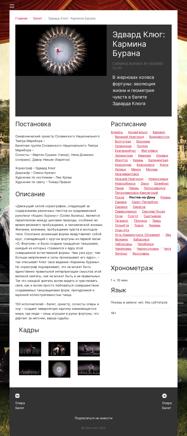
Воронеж (143, 141)
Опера (20, 403)
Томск (139, 225)
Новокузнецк (158, 179)
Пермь (134, 188)
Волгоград (123, 141)
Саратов (139, 207)
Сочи (119, 216)
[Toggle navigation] (12, 6)
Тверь (156, 220)
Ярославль (140, 253)
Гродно (142, 146)
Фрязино (121, 239)
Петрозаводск (155, 188)
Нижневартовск (127, 174)
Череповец (123, 248)
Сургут (133, 216)
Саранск (121, 207)
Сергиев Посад (153, 211)
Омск (145, 183)
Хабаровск (141, 239)
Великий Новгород (129, 137)
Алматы (117, 132)
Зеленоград (124, 155)
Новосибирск (125, 183)
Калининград (158, 160)
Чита (167, 248)
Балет (37, 18)
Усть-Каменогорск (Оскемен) (137, 235)
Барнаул (159, 132)
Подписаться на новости (93, 418)
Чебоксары (123, 244)
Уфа (168, 235)
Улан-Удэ (122, 230)
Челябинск (145, 244)
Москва (152, 169)
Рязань (165, 197)
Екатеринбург (125, 150)
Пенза (119, 188)
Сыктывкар (152, 216)
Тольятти (122, 225)
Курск (164, 165)
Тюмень (154, 225)
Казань (138, 160)
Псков (119, 197)
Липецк (120, 169)
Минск (136, 169)
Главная (21, 18)
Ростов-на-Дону (142, 197)
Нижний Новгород (129, 179)
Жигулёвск (149, 150)
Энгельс (121, 253)
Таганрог (122, 220)
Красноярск (146, 165)
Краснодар (123, 165)
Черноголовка (148, 248)
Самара (121, 202)
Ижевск (162, 155)
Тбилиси (140, 220)
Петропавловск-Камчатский (136, 193)
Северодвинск (126, 211)
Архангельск (138, 132)
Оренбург (161, 183)
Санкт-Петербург (145, 202)
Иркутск (121, 160)
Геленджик (123, 146)
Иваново (144, 155)
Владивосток (159, 137)
